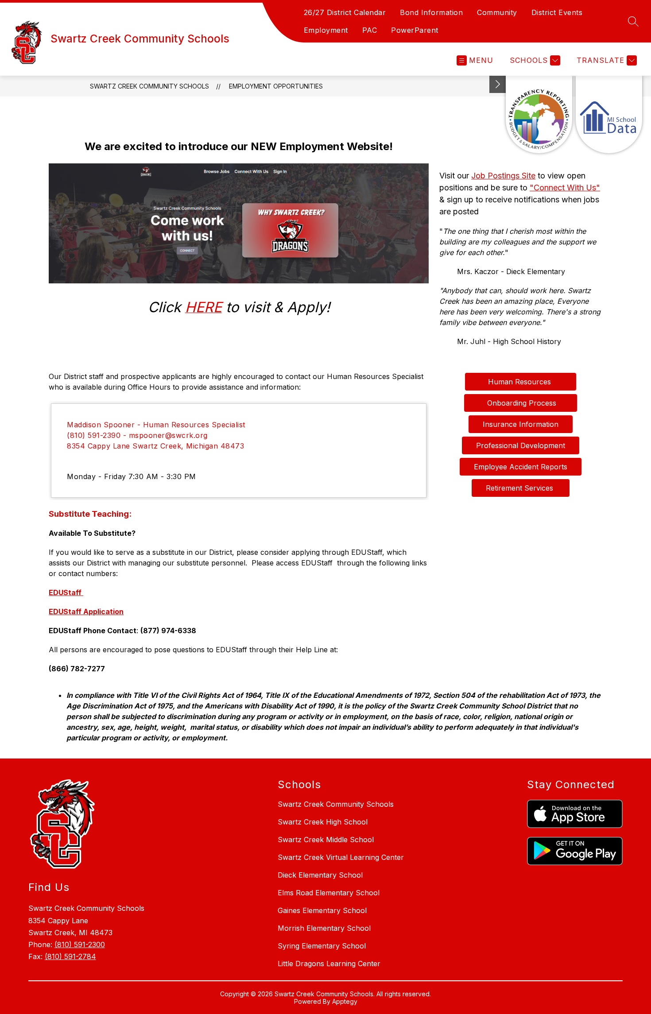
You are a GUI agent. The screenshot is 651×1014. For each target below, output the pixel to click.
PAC (369, 30)
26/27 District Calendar (345, 12)
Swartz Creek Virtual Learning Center (341, 857)
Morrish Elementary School (324, 928)
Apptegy (344, 1001)
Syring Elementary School (322, 945)
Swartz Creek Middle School (326, 839)
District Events (557, 12)
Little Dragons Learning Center (329, 963)
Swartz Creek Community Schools (149, 86)
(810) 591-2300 (79, 944)
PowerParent (414, 30)
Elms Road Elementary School (329, 892)
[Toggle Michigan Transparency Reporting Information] (497, 84)
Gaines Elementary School (322, 910)
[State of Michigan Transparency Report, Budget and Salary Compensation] (539, 114)
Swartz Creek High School (323, 821)
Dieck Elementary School (320, 875)
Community (497, 12)
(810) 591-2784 (70, 956)
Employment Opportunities (276, 86)
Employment (326, 30)
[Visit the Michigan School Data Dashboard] (609, 114)
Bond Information (431, 12)
